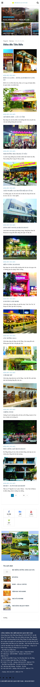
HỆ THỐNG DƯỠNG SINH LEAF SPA (23, 570)
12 (23, 495)
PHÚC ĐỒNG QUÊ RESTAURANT (14, 449)
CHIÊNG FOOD (8, 412)
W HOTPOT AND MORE (11, 301)
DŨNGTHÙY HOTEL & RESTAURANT (15, 227)
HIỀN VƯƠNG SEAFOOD (11, 264)
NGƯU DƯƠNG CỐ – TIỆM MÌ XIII (16, 20)
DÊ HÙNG (15, 577)
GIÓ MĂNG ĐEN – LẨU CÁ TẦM (14, 117)
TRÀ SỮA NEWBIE (17, 598)
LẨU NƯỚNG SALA (9, 338)
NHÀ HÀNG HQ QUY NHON (20, 606)
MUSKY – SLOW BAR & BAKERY (14, 486)
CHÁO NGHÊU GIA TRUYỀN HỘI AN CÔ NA (18, 190)
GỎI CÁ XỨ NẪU (8, 33)
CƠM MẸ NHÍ (7, 375)
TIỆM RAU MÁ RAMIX (19, 591)
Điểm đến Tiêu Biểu (8, 30)
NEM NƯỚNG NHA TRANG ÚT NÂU (15, 154)
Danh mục (11, 41)
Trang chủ (5, 41)
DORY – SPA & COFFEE (19, 584)
